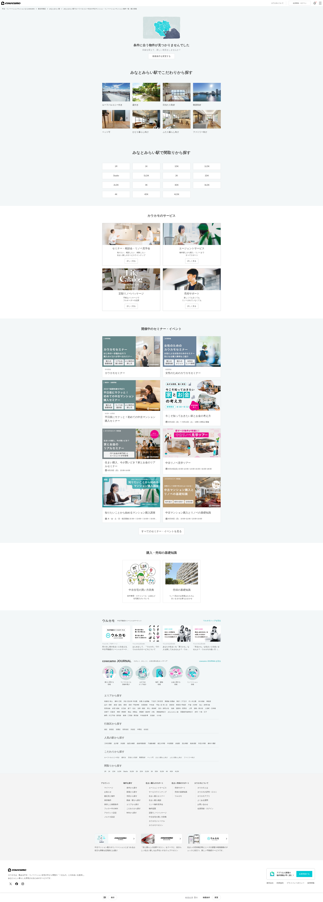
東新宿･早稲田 (181, 705)
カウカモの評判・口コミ (207, 792)
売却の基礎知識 (181, 792)
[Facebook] (16, 883)
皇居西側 (144, 705)
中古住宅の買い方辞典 (158, 817)
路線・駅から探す (134, 800)
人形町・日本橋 (210, 708)
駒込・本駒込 (132, 712)
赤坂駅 (177, 743)
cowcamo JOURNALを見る (210, 661)
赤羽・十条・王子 (201, 712)
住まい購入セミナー (157, 796)
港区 (105, 729)
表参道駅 (193, 743)
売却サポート (180, 788)
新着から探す (132, 792)
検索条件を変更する (161, 56)
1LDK (119, 771)
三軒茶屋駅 (108, 743)
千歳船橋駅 (152, 743)
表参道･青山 (108, 701)
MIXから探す (132, 813)
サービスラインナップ (158, 792)
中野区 (139, 729)
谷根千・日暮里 (109, 712)
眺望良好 (142, 757)
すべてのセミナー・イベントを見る (161, 531)
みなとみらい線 (173, 712)
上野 (190, 708)
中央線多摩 (144, 715)
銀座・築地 (118, 705)
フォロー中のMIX (111, 809)
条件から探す (132, 788)
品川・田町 (108, 705)
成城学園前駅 (141, 743)
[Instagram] (22, 883)
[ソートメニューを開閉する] (104, 897)
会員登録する (304, 874)
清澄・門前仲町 (134, 705)
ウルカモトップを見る (212, 621)
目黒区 (118, 729)
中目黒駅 (170, 743)
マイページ (108, 788)
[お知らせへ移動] (314, 3)
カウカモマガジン (156, 825)
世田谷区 (126, 729)
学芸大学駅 (202, 743)
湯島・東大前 (198, 708)
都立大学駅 (161, 743)
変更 (216, 897)
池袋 (172, 708)
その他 (159, 715)
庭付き (124, 757)
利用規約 (280, 883)
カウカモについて (277, 3)
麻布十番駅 (212, 743)
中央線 (151, 705)
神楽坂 (208, 701)
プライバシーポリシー (295, 883)
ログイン (299, 3)
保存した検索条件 (111, 804)
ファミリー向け (189, 757)
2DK (141, 771)
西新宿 (171, 705)
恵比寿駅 (185, 743)
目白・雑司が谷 (163, 708)
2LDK (147, 771)
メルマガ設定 (109, 817)
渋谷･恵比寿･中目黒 (130, 701)
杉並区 (146, 729)
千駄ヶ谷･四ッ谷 (162, 705)
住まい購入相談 (155, 800)
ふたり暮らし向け (176, 757)
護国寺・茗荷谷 (181, 708)
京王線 (123, 708)
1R (105, 771)
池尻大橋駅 (131, 743)
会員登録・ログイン (205, 809)
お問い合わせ (202, 804)
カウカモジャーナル (157, 821)
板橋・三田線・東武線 (130, 715)
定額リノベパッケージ (158, 813)
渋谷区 (133, 729)
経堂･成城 (115, 708)
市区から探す (132, 796)
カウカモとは (202, 788)
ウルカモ (178, 796)
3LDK (162, 771)
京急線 (152, 715)
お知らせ (107, 792)
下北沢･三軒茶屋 (157, 701)
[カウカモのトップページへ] (10, 3)
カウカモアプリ (203, 796)
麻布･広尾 (118, 701)
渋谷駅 (122, 743)
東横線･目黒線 (170, 701)
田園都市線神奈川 (186, 712)
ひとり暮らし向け (162, 757)
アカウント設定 (110, 813)
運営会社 (270, 883)
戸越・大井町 (192, 705)
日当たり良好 (132, 757)
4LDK (177, 771)
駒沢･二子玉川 (182, 701)
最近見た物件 (109, 796)
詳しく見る (131, 261)
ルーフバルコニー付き (111, 757)
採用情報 (310, 883)
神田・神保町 (121, 712)
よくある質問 (202, 800)
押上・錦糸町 (151, 708)
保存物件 (107, 800)
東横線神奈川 (161, 712)
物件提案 (152, 809)
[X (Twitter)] (10, 883)
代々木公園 (192, 701)
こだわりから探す (134, 809)
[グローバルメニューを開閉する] (320, 3)
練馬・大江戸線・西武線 (112, 715)
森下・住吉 (132, 708)
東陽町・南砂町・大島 (147, 712)
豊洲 (125, 705)
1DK (113, 771)
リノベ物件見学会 (156, 804)
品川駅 (116, 743)
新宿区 (111, 729)
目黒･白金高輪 (144, 701)
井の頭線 (201, 701)
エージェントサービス (158, 788)
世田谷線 (107, 708)
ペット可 (150, 757)
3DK (156, 771)
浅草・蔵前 (141, 708)
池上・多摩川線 (204, 705)
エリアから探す (133, 804)
